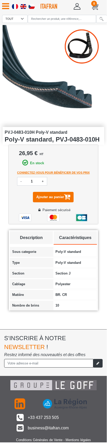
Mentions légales (78, 440)
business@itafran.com (48, 428)
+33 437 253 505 (43, 417)
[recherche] (101, 19)
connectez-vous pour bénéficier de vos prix (53, 172)
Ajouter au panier (50, 197)
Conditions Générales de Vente (39, 440)
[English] (23, 6)
